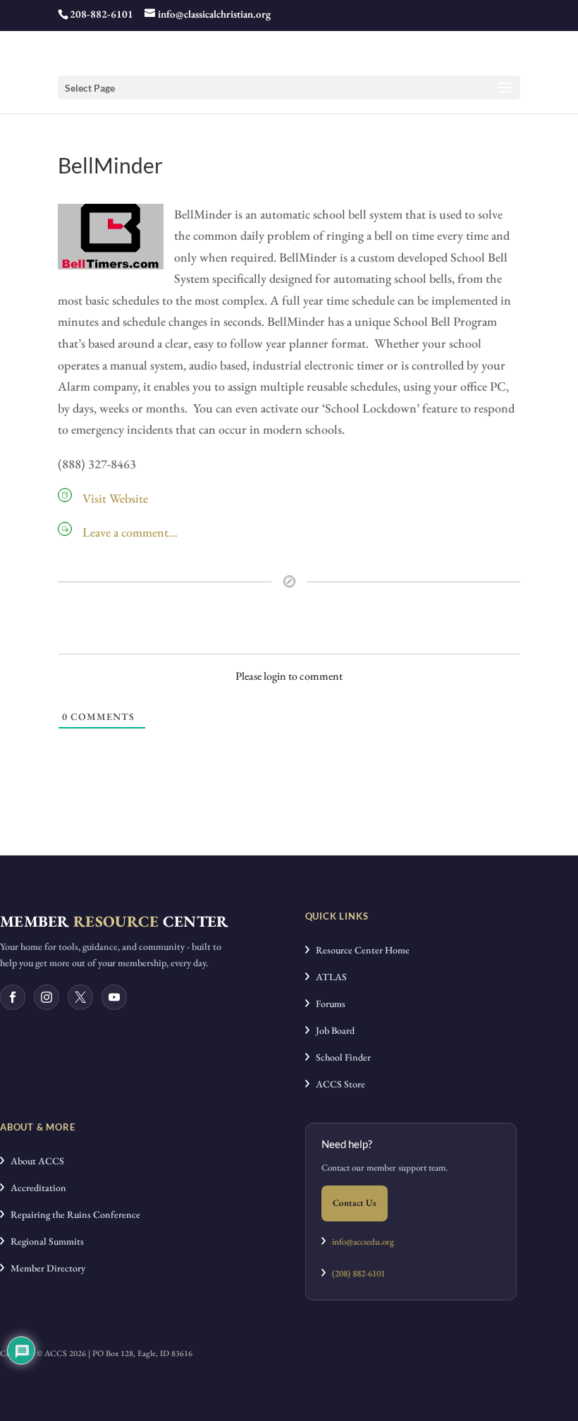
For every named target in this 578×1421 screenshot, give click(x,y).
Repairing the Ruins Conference (72, 1214)
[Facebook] (12, 997)
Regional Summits (44, 1241)
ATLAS (328, 976)
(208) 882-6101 (355, 1273)
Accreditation (35, 1187)
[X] (80, 997)
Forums (327, 1003)
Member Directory (44, 1268)
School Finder (340, 1057)
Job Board (332, 1030)
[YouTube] (114, 997)
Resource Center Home (359, 950)
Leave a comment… (130, 532)
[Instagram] (46, 997)
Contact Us (354, 1203)
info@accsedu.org (363, 1242)
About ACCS (34, 1160)
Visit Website (115, 498)
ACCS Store (337, 1084)
